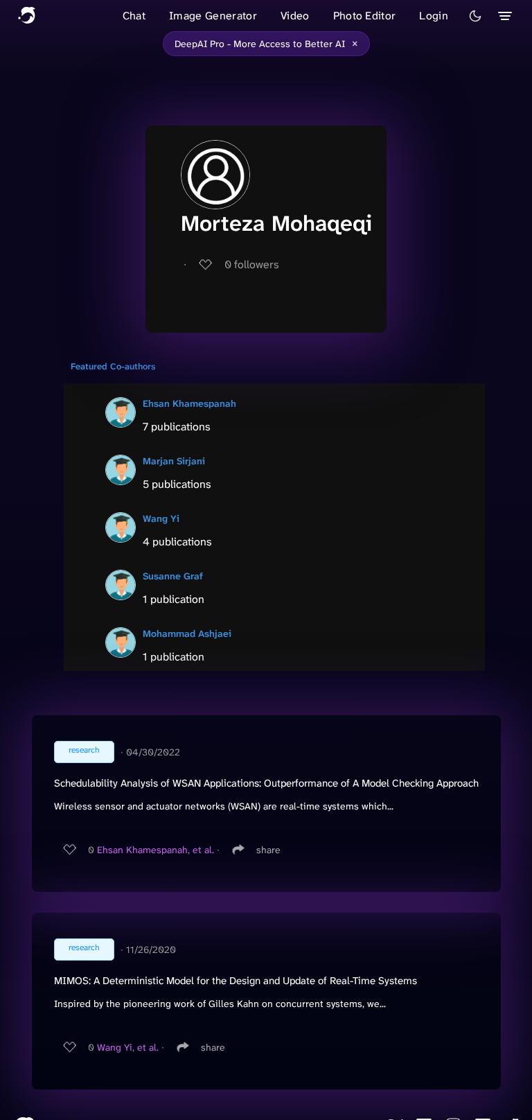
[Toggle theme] (475, 16)
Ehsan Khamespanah (189, 403)
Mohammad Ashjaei (187, 633)
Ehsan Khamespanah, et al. (155, 849)
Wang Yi (161, 518)
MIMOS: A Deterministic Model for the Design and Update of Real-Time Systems (235, 981)
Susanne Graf (173, 576)
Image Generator (213, 15)
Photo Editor (364, 15)
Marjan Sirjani (174, 461)
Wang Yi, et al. (128, 1047)
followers (251, 264)
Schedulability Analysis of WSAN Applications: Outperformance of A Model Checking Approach (266, 783)
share (268, 849)
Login (433, 15)
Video (295, 15)
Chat (134, 15)
